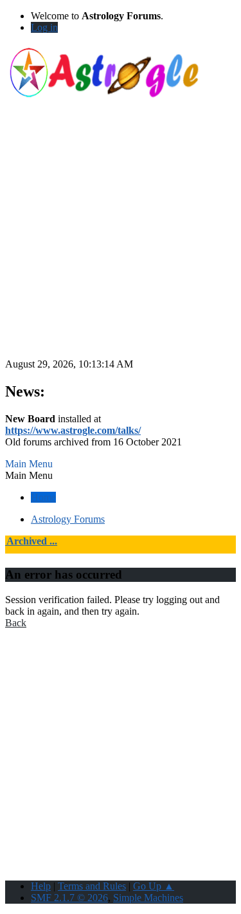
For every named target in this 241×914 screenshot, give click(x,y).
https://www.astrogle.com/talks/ (73, 430)
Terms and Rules (92, 886)
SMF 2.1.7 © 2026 (69, 897)
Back (15, 622)
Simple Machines (148, 897)
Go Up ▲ (153, 886)
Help (41, 886)
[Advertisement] (120, 238)
